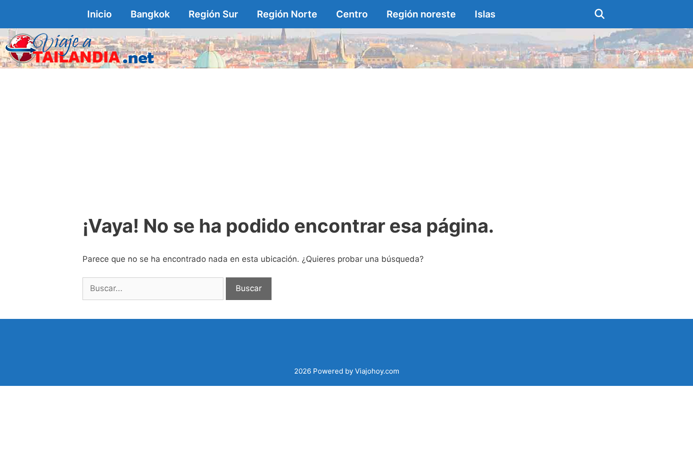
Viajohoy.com (377, 371)
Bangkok (150, 14)
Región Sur (213, 14)
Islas (485, 14)
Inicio (99, 14)
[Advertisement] (346, 139)
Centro (352, 14)
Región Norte (287, 14)
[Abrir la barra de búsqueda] (599, 14)
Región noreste (421, 14)
